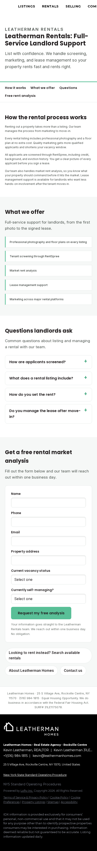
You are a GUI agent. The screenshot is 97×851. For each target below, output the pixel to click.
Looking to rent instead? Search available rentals (44, 655)
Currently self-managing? (32, 590)
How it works (15, 88)
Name (16, 494)
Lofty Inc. (27, 790)
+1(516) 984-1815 (15, 756)
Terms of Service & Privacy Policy (25, 797)
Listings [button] (26, 6)
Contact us (73, 670)
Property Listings (33, 802)
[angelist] (60, 843)
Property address (25, 551)
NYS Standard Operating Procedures (32, 784)
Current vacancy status (30, 571)
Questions (68, 88)
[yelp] (23, 843)
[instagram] (32, 843)
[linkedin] (14, 843)
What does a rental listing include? (41, 378)
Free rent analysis (20, 95)
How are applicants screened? (37, 362)
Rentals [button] (50, 6)
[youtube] (41, 843)
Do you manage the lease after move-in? (45, 413)
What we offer (42, 88)
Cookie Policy (59, 797)
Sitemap (53, 802)
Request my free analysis (41, 613)
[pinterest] (50, 843)
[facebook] (5, 843)
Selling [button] (73, 6)
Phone (16, 513)
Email (15, 532)
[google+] (69, 843)
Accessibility (69, 802)
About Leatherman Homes (31, 670)
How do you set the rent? (32, 394)
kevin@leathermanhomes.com (57, 756)
